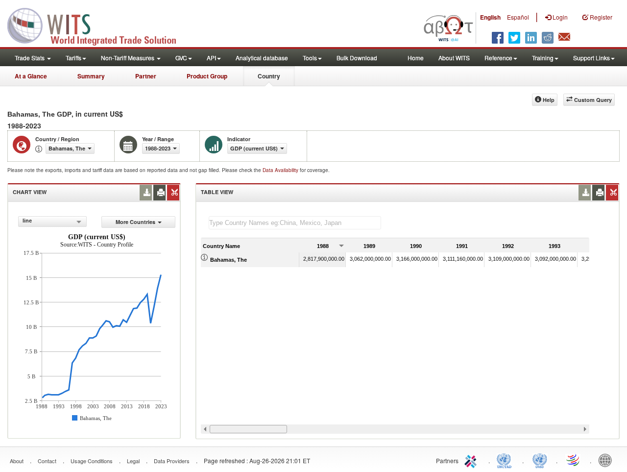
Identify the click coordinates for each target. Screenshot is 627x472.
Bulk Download (357, 57)
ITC (472, 460)
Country (269, 76)
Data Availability (281, 170)
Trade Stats (30, 57)
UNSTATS (540, 460)
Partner (145, 76)
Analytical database (262, 57)
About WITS (454, 57)
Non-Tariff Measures (128, 57)
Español (518, 17)
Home (416, 57)
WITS (98, 24)
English (490, 17)
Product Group (207, 76)
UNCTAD (506, 460)
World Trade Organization (573, 460)
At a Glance (31, 76)
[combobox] (52, 221)
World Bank (607, 460)
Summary (91, 76)
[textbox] (295, 222)
